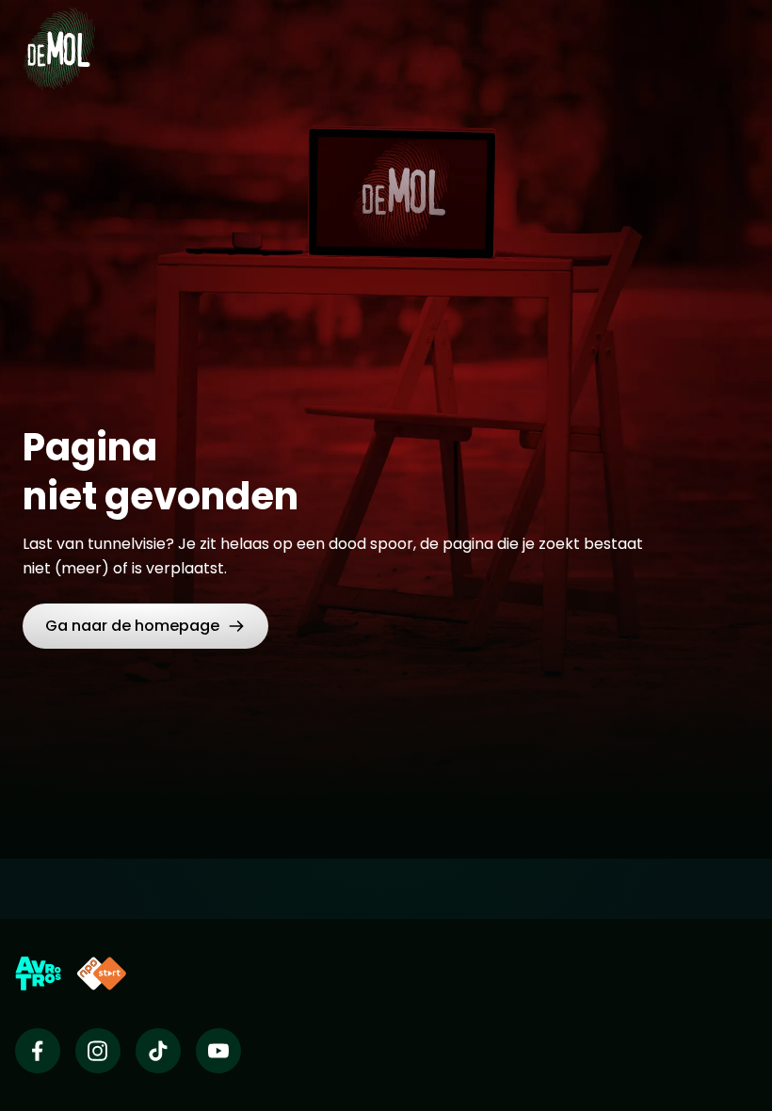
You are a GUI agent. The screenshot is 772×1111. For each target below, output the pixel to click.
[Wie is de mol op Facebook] (37, 1050)
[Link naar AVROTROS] (38, 973)
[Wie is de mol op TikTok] (158, 1050)
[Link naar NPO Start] (101, 973)
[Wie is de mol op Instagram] (98, 1050)
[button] (145, 626)
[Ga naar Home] (59, 38)
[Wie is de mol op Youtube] (218, 1050)
